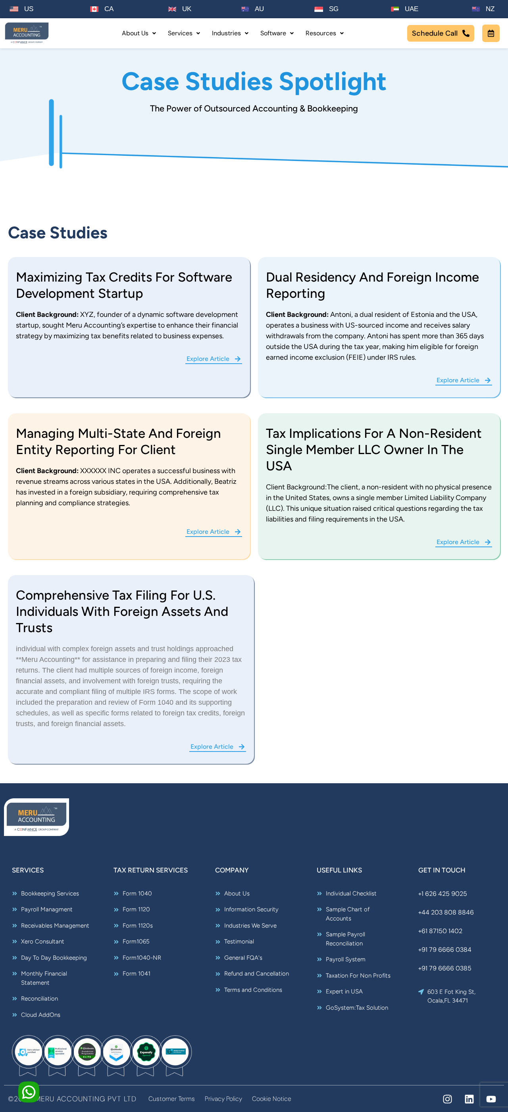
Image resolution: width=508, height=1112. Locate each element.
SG (334, 9)
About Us (135, 33)
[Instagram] (447, 1099)
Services (180, 33)
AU (259, 9)
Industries (226, 33)
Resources (321, 33)
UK (186, 9)
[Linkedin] (469, 1099)
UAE (411, 9)
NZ (490, 9)
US (28, 9)
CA (109, 9)
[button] (139, 33)
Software (273, 33)
